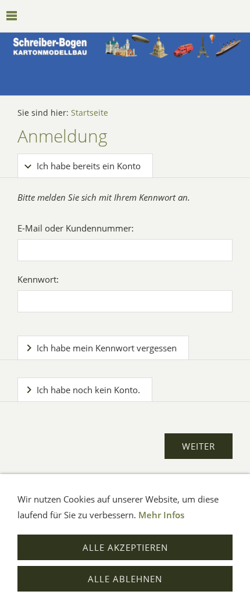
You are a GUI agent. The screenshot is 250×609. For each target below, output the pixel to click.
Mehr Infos (161, 515)
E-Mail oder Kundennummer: (75, 228)
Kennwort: (38, 279)
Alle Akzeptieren (125, 547)
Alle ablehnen (125, 579)
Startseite (89, 113)
